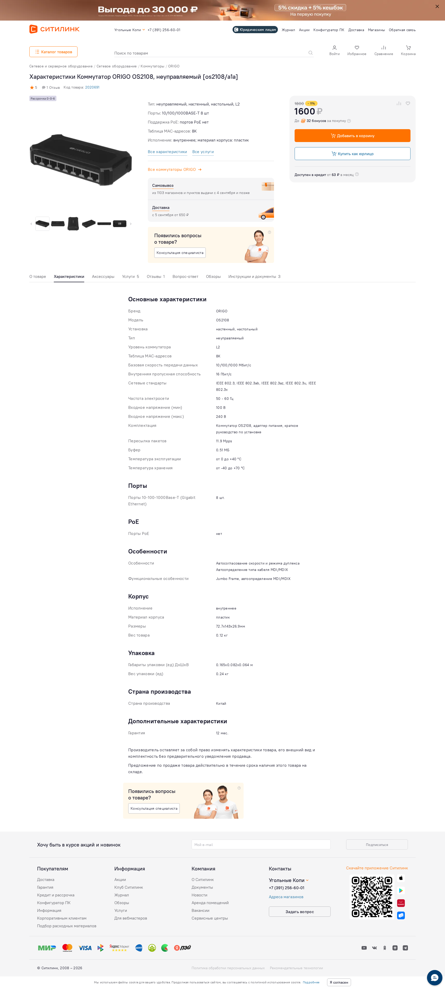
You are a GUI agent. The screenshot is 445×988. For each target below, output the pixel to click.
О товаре (37, 276)
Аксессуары (103, 276)
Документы (202, 887)
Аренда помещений (210, 902)
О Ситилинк (203, 879)
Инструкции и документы (254, 276)
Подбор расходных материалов (66, 925)
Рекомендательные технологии (296, 968)
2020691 (92, 87)
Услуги (130, 276)
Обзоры (213, 276)
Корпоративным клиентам (62, 918)
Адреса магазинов (286, 896)
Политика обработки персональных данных (228, 968)
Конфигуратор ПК (54, 902)
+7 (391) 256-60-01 (286, 887)
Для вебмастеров (130, 918)
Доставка (45, 879)
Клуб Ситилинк (128, 887)
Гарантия (45, 887)
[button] (334, 51)
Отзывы (156, 276)
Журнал (121, 894)
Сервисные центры (210, 918)
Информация (49, 910)
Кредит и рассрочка (55, 894)
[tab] (37, 277)
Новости (199, 894)
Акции (120, 879)
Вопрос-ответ (185, 276)
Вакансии (200, 910)
